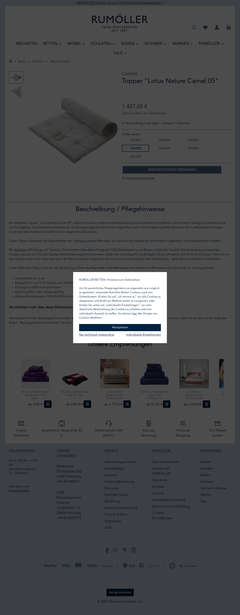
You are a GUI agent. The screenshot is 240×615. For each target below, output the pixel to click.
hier (134, 313)
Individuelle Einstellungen (143, 334)
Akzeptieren (120, 327)
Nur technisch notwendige (96, 334)
